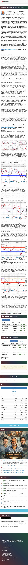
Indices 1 (14, 387)
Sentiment (14, 394)
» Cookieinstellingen (6, 547)
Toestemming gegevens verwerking (8, 559)
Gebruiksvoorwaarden (6, 554)
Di (6, 379)
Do (14, 379)
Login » (11, 368)
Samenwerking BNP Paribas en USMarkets (10, 557)
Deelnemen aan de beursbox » (14, 510)
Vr (17, 379)
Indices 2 (14, 389)
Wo (10, 380)
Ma (2, 379)
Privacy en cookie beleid (6, 553)
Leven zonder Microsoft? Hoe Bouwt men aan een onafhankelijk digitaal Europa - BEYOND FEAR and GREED (15, 466)
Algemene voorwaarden (6, 556)
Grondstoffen (14, 391)
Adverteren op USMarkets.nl (7, 552)
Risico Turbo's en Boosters (7, 555)
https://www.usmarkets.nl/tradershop (8, 49)
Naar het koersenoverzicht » (14, 425)
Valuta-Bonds (14, 393)
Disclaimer (4, 560)
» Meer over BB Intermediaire (7, 545)
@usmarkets (7, 515)
